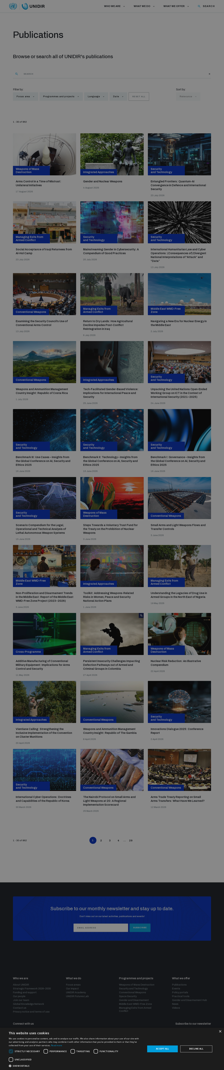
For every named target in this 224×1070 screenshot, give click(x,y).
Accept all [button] (162, 1048)
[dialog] (112, 1049)
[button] (75, 1065)
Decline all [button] (196, 1048)
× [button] (220, 1031)
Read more (56, 1045)
